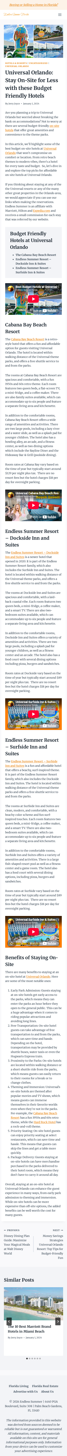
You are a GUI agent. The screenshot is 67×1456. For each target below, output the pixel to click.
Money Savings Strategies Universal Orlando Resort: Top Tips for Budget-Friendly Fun (50, 1244)
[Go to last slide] (9, 1321)
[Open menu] (59, 15)
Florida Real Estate (45, 1386)
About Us (47, 1391)
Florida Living (19, 1386)
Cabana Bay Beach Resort (27, 339)
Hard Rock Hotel (45, 1122)
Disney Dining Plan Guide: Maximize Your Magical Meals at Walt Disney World (17, 1242)
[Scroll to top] (58, 1451)
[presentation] (33, 1303)
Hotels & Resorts (16, 63)
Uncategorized (38, 63)
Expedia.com (41, 210)
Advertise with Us (25, 1391)
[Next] (57, 1321)
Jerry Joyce (14, 103)
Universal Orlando (17, 66)
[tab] (27, 1358)
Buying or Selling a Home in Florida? (33, 5)
